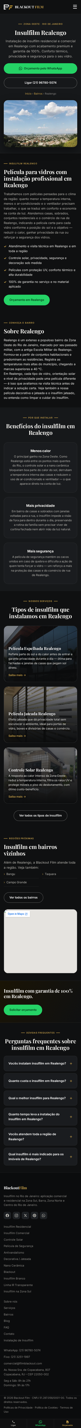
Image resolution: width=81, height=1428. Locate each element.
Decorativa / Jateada (17, 1259)
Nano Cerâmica (14, 1265)
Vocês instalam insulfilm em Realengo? (37, 1063)
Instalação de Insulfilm (18, 1340)
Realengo (10, 340)
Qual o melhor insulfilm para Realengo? (37, 1098)
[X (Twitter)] (25, 1215)
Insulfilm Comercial (16, 1233)
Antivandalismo (14, 1252)
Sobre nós (10, 1301)
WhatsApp (40, 1425)
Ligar (13, 1425)
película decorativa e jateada (24, 393)
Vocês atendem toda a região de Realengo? (32, 1136)
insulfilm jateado (62, 393)
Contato (9, 1334)
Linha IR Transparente (18, 1285)
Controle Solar (13, 1239)
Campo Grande (16, 882)
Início (28, 93)
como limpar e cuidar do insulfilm (44, 398)
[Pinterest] (34, 1215)
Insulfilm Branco (14, 1278)
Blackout (9, 1272)
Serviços (9, 1308)
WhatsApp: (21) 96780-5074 (22, 1350)
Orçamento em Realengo (26, 300)
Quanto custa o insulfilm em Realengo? (37, 1081)
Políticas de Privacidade (18, 1407)
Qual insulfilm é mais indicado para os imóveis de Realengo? (36, 1156)
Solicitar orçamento (23, 1009)
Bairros (38, 93)
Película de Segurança (18, 1246)
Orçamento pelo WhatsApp (43, 68)
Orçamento (67, 1425)
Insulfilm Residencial (17, 1226)
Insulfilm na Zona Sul (17, 1291)
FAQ (6, 1327)
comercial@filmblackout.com (23, 1363)
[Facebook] (7, 1215)
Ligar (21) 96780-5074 (41, 82)
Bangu (10, 874)
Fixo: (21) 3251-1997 (17, 1357)
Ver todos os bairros (23, 897)
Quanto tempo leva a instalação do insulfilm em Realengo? (34, 1116)
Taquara (50, 874)
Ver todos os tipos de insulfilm (40, 815)
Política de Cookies (46, 1407)
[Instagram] (16, 1215)
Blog (7, 1321)
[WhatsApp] (43, 1215)
